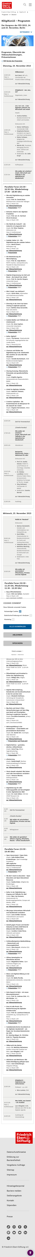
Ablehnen (17, 635)
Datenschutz (21, 654)
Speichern (17, 643)
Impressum (13, 654)
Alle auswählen (17, 626)
